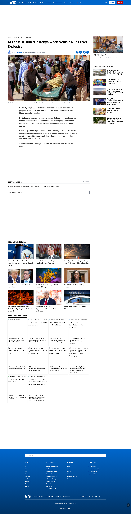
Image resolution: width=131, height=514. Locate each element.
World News (18, 37)
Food (68, 466)
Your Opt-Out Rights (65, 508)
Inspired (69, 479)
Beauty (69, 471)
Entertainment (29, 484)
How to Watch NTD (93, 469)
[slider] (108, 49)
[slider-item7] (113, 57)
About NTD (92, 463)
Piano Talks (49, 484)
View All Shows (50, 489)
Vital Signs (49, 486)
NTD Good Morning (51, 476)
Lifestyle (70, 463)
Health (27, 479)
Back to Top (128, 505)
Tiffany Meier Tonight (52, 466)
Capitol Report (50, 469)
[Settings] (120, 51)
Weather (27, 476)
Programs (50, 463)
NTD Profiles (92, 466)
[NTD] (28, 496)
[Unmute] (121, 46)
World (26, 471)
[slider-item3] (106, 57)
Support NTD (92, 474)
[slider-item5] (110, 57)
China (26, 469)
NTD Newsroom (18, 52)
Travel (69, 469)
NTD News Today (51, 479)
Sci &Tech (27, 481)
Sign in (112, 2)
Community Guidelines (53, 187)
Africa (28, 37)
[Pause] (96, 51)
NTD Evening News (51, 471)
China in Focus (50, 474)
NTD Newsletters (93, 471)
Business (27, 474)
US (25, 466)
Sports (27, 486)
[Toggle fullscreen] (117, 51)
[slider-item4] (108, 57)
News (9, 37)
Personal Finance (72, 476)
